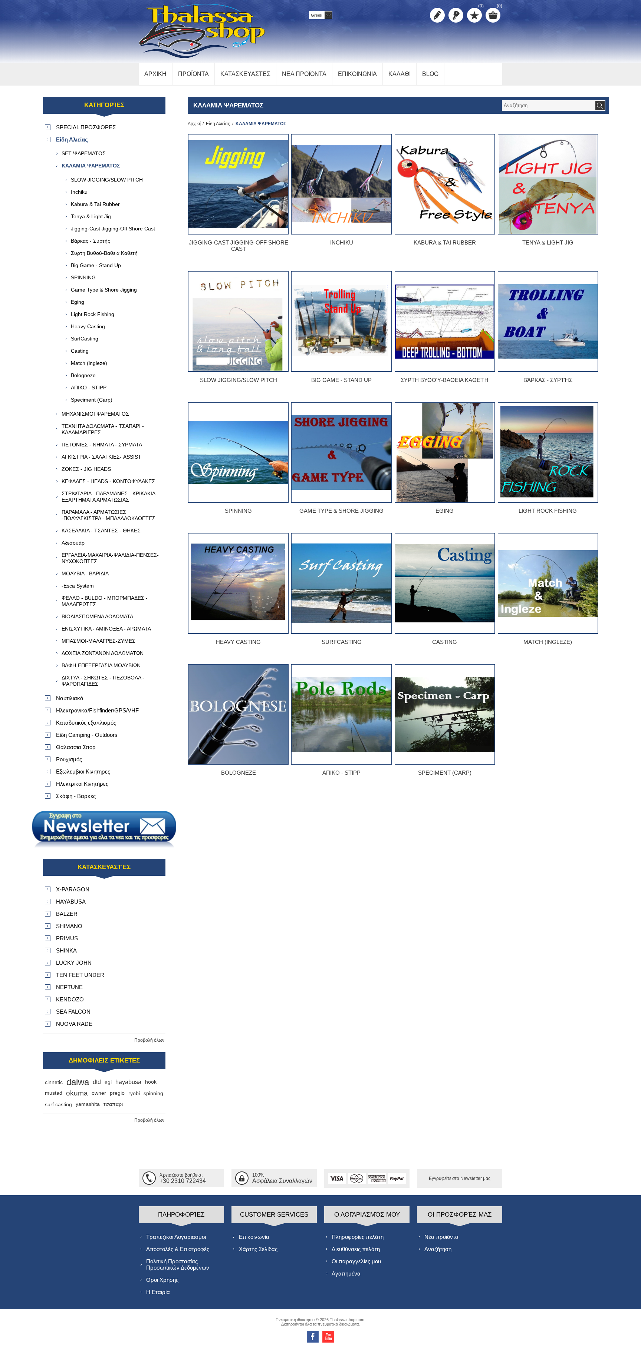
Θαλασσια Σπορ (76, 747)
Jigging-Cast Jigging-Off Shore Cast (238, 245)
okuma (77, 1093)
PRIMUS (67, 938)
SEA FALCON (73, 1011)
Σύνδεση (455, 15)
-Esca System (78, 586)
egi (108, 1082)
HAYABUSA (71, 901)
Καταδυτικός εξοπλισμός (86, 722)
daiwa (77, 1082)
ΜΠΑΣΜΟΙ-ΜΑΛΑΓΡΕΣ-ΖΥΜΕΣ (98, 641)
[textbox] (548, 105)
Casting (444, 642)
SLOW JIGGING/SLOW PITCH (238, 380)
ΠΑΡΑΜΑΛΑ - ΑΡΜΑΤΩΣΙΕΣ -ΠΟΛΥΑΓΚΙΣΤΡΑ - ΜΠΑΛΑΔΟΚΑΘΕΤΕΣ (108, 515)
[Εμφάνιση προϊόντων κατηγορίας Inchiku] (341, 184)
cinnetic (54, 1082)
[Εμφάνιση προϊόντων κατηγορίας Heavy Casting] (238, 583)
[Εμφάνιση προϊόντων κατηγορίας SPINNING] (238, 452)
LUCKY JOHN (74, 963)
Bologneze (238, 772)
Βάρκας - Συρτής (547, 380)
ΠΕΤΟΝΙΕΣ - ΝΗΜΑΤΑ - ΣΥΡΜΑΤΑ (102, 445)
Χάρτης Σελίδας (258, 1249)
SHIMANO (69, 926)
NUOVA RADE (74, 1024)
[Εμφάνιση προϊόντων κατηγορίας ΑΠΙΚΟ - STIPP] (341, 714)
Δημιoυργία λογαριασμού (437, 15)
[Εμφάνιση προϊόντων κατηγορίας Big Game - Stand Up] (341, 321)
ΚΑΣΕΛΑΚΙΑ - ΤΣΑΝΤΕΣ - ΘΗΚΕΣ (101, 530)
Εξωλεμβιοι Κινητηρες (83, 771)
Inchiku (341, 242)
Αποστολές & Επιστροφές (177, 1249)
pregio (117, 1093)
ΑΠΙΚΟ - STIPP (341, 772)
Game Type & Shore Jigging (341, 511)
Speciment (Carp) (444, 772)
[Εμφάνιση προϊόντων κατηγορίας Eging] (445, 452)
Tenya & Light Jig (547, 242)
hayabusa (128, 1082)
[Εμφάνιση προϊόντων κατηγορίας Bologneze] (238, 714)
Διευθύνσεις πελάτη (356, 1249)
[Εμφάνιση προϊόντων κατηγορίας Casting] (445, 583)
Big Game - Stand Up (341, 380)
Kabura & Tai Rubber (445, 242)
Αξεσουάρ (73, 543)
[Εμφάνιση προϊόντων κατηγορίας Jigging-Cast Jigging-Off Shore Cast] (238, 184)
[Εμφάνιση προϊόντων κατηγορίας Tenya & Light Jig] (548, 184)
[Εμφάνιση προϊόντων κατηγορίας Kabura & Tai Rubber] (445, 184)
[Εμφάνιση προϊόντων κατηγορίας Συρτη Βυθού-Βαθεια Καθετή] (445, 321)
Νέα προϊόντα (441, 1237)
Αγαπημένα (346, 1273)
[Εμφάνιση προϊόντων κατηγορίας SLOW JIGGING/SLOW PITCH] (238, 321)
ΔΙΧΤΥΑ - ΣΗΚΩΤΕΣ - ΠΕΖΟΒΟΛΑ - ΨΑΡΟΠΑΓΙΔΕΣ (103, 681)
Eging (444, 511)
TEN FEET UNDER (80, 975)
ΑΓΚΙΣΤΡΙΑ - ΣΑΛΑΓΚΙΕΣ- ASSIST (101, 457)
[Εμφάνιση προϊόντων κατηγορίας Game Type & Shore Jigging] (341, 452)
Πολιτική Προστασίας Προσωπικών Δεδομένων (177, 1264)
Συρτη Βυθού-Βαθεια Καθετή (445, 380)
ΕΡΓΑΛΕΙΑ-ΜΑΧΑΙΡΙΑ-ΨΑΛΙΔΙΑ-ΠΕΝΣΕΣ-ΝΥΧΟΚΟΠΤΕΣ (110, 558)
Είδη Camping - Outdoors (87, 735)
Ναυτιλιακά (69, 698)
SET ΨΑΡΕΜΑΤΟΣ (84, 153)
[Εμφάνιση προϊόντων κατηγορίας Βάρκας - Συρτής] (548, 321)
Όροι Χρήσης (162, 1280)
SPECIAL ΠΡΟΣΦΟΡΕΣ (86, 127)
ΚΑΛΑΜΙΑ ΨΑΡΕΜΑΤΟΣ (91, 166)
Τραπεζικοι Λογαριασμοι (176, 1237)
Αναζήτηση (437, 1249)
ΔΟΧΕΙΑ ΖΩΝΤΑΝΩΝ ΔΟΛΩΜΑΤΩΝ (103, 653)
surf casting (58, 1104)
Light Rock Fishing (548, 511)
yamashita (88, 1104)
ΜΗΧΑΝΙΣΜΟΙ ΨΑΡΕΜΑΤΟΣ (95, 414)
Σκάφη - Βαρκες (76, 796)
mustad (53, 1093)
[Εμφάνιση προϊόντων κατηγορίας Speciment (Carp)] (445, 714)
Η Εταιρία (158, 1292)
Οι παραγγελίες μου (356, 1261)
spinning (153, 1093)
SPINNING (238, 511)
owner (99, 1093)
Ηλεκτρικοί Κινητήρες (82, 784)
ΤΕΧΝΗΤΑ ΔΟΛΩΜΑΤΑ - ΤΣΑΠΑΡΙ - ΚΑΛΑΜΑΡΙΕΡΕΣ (103, 429)
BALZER (67, 914)
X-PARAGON (72, 889)
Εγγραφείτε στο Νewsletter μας (459, 1178)
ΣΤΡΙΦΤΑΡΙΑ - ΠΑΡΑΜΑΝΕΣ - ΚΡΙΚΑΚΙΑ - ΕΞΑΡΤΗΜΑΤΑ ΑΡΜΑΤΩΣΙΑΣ (110, 497)
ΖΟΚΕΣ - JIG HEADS (86, 469)
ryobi (134, 1093)
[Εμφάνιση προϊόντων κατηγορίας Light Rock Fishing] (548, 452)
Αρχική (194, 123)
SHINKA (66, 950)
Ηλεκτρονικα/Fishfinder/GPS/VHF (97, 710)
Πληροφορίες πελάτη (358, 1237)
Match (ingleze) (547, 642)
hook (151, 1082)
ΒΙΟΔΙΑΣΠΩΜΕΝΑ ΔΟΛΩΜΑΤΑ (97, 616)
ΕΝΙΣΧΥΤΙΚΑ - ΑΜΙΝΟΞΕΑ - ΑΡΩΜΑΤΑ (106, 629)
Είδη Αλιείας (218, 123)
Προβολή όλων (149, 1040)
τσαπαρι (113, 1104)
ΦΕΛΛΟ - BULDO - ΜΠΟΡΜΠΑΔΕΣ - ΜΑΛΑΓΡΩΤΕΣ (105, 601)
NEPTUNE (69, 987)
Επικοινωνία (254, 1237)
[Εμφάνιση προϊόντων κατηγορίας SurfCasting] (341, 583)
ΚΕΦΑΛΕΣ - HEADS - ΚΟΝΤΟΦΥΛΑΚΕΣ (108, 481)
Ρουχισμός (69, 759)
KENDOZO (70, 999)
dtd (97, 1082)
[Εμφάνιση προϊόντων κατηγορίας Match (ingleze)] (548, 583)
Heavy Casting (238, 642)
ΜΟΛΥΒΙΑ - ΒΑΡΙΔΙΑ (85, 573)
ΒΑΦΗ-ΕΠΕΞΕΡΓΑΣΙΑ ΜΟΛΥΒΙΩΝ (101, 665)
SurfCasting (342, 642)
